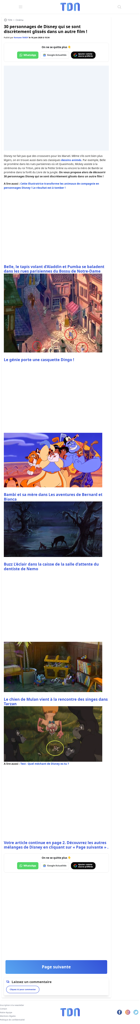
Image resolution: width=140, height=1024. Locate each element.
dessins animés (71, 160)
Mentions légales (8, 1016)
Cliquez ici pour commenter (23, 989)
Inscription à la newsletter (12, 1005)
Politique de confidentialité (12, 1019)
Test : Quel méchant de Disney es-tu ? (44, 764)
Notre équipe (6, 1012)
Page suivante (56, 967)
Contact (3, 1009)
